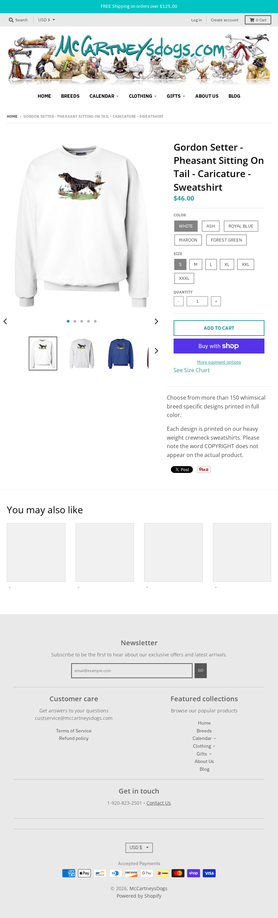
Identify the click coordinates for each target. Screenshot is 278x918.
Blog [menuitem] (234, 96)
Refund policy (73, 738)
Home (12, 116)
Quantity (183, 292)
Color (180, 215)
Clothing (202, 746)
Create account (224, 19)
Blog (204, 769)
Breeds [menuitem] (70, 96)
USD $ (44, 20)
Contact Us (158, 803)
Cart (261, 19)
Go (200, 670)
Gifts (202, 754)
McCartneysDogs (148, 888)
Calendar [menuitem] (102, 96)
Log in (196, 19)
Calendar (202, 738)
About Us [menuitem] (207, 96)
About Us (204, 761)
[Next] (155, 321)
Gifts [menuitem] (174, 96)
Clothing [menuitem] (140, 96)
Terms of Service (74, 731)
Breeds (204, 731)
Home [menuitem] (44, 96)
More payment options (219, 362)
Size (178, 253)
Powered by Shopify (139, 896)
